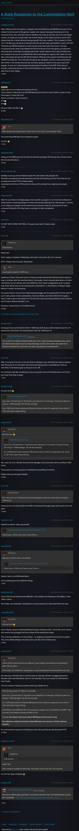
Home (4, 824)
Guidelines (23, 824)
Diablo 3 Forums (6, 2)
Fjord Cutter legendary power (17, 336)
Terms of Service (35, 824)
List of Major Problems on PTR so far (20, 790)
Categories (12, 824)
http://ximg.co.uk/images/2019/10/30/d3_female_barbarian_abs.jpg (37, 797)
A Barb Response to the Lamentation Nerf (37, 14)
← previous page (6, 811)
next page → (17, 811)
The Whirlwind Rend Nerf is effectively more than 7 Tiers (20, 314)
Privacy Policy (49, 824)
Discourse (15, 829)
